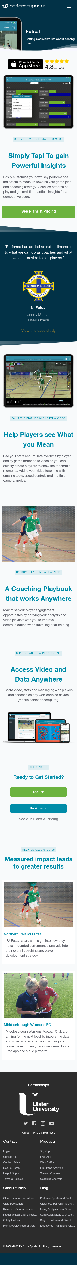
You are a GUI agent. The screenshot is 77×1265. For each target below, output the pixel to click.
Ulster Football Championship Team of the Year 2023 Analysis (57, 1203)
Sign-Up (45, 1151)
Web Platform (48, 1162)
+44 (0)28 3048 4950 (43, 1133)
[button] (69, 6)
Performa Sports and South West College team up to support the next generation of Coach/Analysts (57, 1198)
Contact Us (10, 1157)
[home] (23, 6)
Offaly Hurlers (11, 1220)
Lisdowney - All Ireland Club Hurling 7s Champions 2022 (57, 1226)
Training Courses (50, 1173)
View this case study (38, 331)
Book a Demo (11, 1168)
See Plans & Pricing (38, 211)
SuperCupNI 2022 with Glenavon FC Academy (57, 1215)
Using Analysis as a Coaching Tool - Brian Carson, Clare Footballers (57, 1209)
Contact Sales (11, 1162)
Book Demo (38, 808)
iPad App (45, 1157)
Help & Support (12, 1173)
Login (6, 1151)
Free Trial (38, 792)
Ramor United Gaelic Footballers (20, 1215)
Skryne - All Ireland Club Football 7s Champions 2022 (57, 1220)
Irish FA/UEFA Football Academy (20, 1226)
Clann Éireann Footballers (18, 1198)
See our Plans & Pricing (38, 819)
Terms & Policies (13, 1179)
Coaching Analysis (51, 1179)
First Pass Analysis (51, 1168)
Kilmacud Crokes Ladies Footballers (20, 1209)
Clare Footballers (13, 1203)
